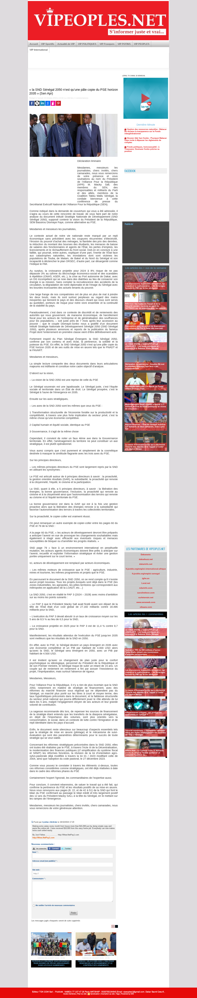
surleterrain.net (145, 597)
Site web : (36, 870)
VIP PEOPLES (141, 44)
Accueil (34, 44)
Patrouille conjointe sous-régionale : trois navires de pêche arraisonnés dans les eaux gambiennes (51, 963)
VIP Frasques (107, 44)
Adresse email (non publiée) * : (44, 861)
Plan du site (81, 994)
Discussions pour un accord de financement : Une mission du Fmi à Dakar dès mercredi (145, 327)
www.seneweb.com (145, 602)
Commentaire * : (39, 879)
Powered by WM (127, 994)
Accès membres (69, 994)
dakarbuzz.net (146, 559)
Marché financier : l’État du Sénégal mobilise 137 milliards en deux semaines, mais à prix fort (145, 426)
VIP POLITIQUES (87, 44)
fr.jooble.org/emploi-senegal (146, 573)
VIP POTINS (124, 44)
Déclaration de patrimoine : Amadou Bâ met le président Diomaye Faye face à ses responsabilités (144, 366)
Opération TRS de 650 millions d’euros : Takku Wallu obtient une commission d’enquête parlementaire (143, 652)
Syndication (95, 994)
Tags (118, 994)
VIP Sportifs (47, 44)
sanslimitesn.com (145, 593)
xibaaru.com (146, 607)
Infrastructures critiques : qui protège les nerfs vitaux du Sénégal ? (143, 713)
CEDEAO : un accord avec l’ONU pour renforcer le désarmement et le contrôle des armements (96, 963)
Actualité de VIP (66, 44)
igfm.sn (145, 578)
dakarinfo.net (145, 564)
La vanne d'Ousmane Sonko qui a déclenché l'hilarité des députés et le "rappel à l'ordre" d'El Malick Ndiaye (145, 447)
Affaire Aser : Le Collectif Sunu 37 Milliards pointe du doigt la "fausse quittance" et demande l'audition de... (144, 752)
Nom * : (35, 852)
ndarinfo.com (145, 588)
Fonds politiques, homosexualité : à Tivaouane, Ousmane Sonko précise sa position (141, 134)
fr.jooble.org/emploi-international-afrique (146, 569)
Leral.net (145, 583)
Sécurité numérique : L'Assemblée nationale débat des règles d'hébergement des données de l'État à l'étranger (145, 732)
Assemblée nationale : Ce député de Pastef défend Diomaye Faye (144, 387)
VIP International (39, 50)
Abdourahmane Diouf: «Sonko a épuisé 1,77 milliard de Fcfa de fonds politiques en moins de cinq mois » (145, 406)
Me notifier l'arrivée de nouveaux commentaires (55, 905)
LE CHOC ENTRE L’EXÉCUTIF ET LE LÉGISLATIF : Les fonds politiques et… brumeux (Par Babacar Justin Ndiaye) (142, 346)
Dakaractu (146, 554)
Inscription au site (108, 994)
